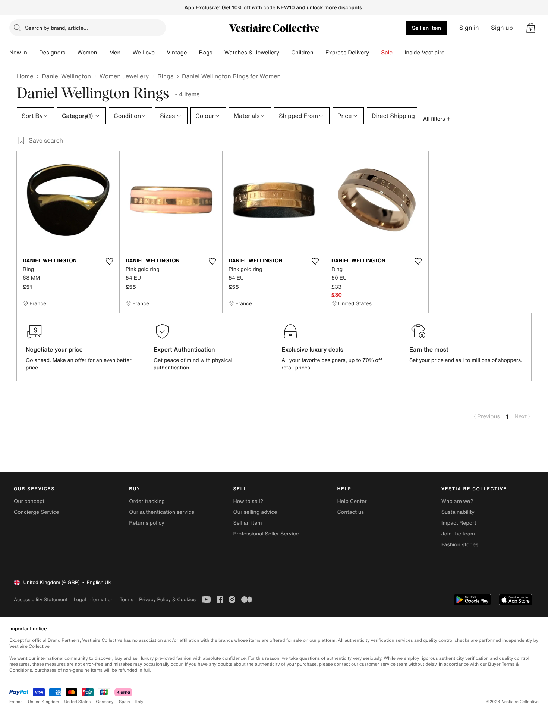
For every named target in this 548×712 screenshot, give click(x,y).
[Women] (103, 53)
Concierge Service (36, 512)
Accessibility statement (40, 599)
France (16, 702)
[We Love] (161, 53)
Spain (124, 702)
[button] (531, 28)
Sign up (502, 28)
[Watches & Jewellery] (285, 53)
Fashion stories (459, 545)
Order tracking (147, 501)
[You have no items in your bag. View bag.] (531, 28)
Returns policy (146, 523)
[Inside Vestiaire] (450, 53)
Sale (387, 53)
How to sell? (248, 501)
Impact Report (458, 523)
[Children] (319, 53)
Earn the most (428, 349)
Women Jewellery (124, 76)
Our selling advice (255, 512)
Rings (165, 76)
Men (115, 53)
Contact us (350, 512)
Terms (126, 599)
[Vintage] (193, 53)
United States (77, 702)
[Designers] (71, 53)
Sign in (469, 28)
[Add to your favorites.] (109, 261)
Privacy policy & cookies (167, 599)
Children (302, 53)
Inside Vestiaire (424, 53)
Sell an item (426, 28)
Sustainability (458, 512)
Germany (105, 702)
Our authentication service (161, 512)
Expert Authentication (184, 349)
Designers (52, 53)
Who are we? (457, 501)
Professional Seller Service (266, 534)
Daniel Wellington (66, 76)
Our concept (29, 501)
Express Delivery (347, 53)
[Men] (126, 53)
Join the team (458, 534)
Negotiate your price (54, 349)
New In (18, 53)
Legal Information (93, 599)
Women (87, 53)
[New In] (33, 53)
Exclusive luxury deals (312, 349)
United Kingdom (43, 702)
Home (25, 76)
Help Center (352, 501)
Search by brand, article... (56, 28)
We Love (143, 53)
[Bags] (218, 53)
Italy (139, 702)
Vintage (177, 53)
